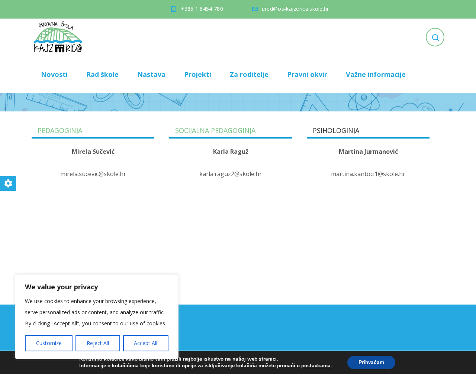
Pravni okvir (307, 74)
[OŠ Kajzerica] (59, 37)
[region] (96, 316)
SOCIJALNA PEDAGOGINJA (215, 130)
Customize (49, 343)
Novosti (54, 74)
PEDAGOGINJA (60, 130)
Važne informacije (376, 74)
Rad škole (102, 74)
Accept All (145, 343)
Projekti (197, 74)
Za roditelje (249, 74)
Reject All (98, 343)
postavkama (316, 365)
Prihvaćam (371, 362)
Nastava (151, 74)
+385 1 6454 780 (202, 8)
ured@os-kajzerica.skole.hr (295, 8)
